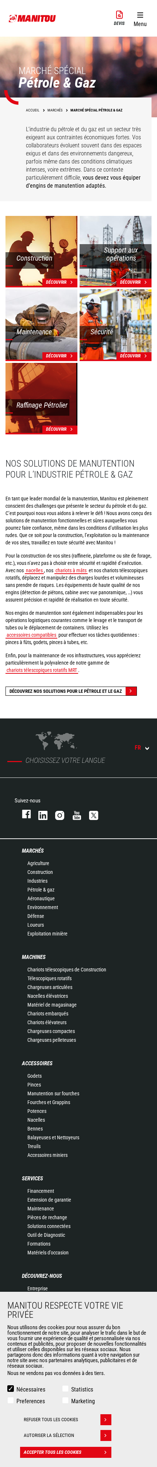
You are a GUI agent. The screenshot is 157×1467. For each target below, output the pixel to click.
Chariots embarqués (47, 1013)
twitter (90, 814)
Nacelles (36, 1120)
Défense (35, 916)
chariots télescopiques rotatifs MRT (42, 670)
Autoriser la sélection (49, 1435)
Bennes (35, 1129)
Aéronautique (41, 898)
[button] (140, 18)
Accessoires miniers (47, 1155)
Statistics (82, 1389)
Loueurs (35, 925)
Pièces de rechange (47, 1217)
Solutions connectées (48, 1226)
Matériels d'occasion (48, 1252)
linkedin (39, 814)
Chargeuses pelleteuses (51, 1040)
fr (138, 747)
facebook (23, 814)
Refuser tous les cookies (51, 1419)
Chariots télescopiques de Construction (66, 970)
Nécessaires (30, 1389)
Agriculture (38, 863)
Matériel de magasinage (52, 1005)
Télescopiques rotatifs (49, 978)
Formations (38, 1244)
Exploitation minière (47, 934)
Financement (40, 1191)
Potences (36, 1111)
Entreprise (37, 1288)
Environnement (42, 907)
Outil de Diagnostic (46, 1235)
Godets (34, 1076)
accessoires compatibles (31, 635)
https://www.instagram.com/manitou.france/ (56, 814)
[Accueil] (32, 18)
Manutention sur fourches (53, 1093)
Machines (34, 957)
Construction (40, 872)
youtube (73, 814)
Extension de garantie (49, 1200)
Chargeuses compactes (51, 1031)
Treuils (34, 1146)
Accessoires (37, 1063)
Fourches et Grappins (48, 1102)
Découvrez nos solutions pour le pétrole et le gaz (65, 691)
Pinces (34, 1085)
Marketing (83, 1401)
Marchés (33, 851)
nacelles (34, 570)
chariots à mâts (71, 570)
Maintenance (40, 1209)
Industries (37, 881)
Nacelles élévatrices (47, 996)
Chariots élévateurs (46, 1022)
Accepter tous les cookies (52, 1452)
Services (32, 1178)
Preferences (30, 1401)
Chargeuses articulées (49, 987)
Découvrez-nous (42, 1276)
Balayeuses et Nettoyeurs (53, 1137)
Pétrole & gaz (40, 890)
